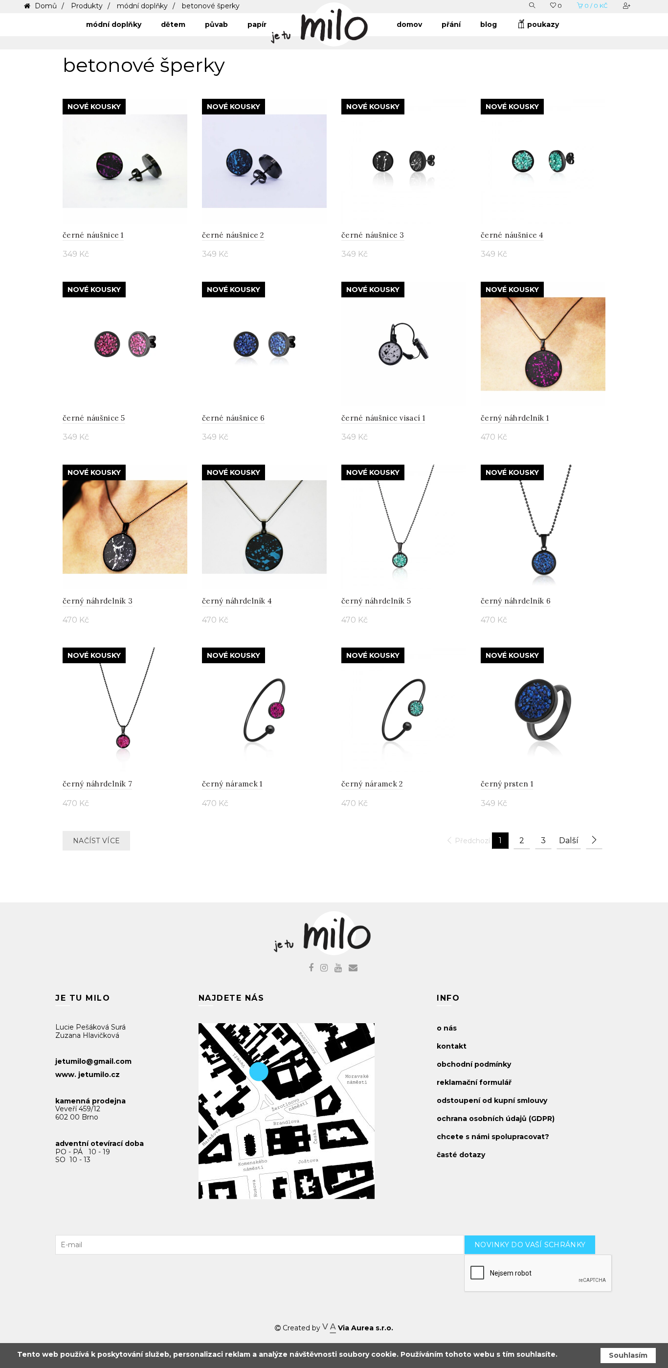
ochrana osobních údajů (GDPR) (496, 1118)
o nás (447, 1028)
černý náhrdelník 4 (237, 601)
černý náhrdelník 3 (98, 601)
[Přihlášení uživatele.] (627, 5)
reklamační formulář (474, 1082)
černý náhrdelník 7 (97, 783)
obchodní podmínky (474, 1064)
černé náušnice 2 (233, 235)
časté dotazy (461, 1154)
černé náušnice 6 (233, 418)
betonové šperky (211, 5)
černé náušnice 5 (94, 418)
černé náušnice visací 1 (383, 418)
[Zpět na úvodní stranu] (329, 22)
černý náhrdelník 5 (376, 601)
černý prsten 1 (507, 783)
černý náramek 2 (372, 783)
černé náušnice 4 (512, 235)
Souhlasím (628, 1355)
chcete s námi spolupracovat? (493, 1136)
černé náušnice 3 (372, 235)
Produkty (87, 5)
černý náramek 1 (232, 783)
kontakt (452, 1046)
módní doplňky (142, 5)
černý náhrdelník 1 (515, 418)
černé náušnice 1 (93, 235)
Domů (45, 5)
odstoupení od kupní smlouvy (492, 1100)
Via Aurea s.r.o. (364, 1327)
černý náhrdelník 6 (516, 601)
